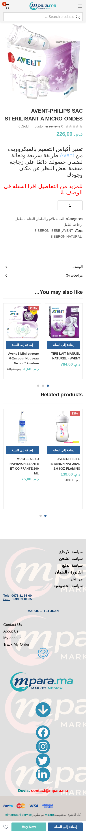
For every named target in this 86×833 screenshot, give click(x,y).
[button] (7, 6)
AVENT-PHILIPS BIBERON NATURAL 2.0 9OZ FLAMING (65, 463)
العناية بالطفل (25, 219)
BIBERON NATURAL (66, 236)
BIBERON (41, 230)
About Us (11, 631)
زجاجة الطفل (73, 225)
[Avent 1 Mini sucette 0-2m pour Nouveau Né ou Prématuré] (22, 322)
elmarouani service (18, 814)
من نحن (76, 579)
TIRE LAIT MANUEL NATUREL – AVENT (65, 356)
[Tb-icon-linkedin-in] (43, 775)
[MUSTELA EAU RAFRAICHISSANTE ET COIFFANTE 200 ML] (22, 427)
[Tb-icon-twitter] (43, 760)
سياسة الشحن (71, 558)
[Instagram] (43, 746)
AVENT (67, 230)
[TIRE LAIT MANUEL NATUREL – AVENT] (63, 322)
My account (12, 638)
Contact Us (12, 625)
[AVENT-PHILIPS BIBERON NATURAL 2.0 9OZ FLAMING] (63, 427)
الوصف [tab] (78, 266)
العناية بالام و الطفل (50, 219)
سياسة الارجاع (71, 552)
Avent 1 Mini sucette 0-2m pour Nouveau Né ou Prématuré (23, 358)
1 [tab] (48, 386)
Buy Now (29, 827)
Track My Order (16, 644)
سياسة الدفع (72, 565)
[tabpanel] (63, 342)
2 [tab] (43, 386)
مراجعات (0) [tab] (74, 275)
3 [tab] (38, 386)
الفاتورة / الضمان (69, 572)
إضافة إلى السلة (65, 827)
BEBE (55, 230)
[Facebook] (43, 732)
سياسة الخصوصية (68, 586)
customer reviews (49, 126)
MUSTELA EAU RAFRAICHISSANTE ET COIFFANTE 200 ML (24, 466)
